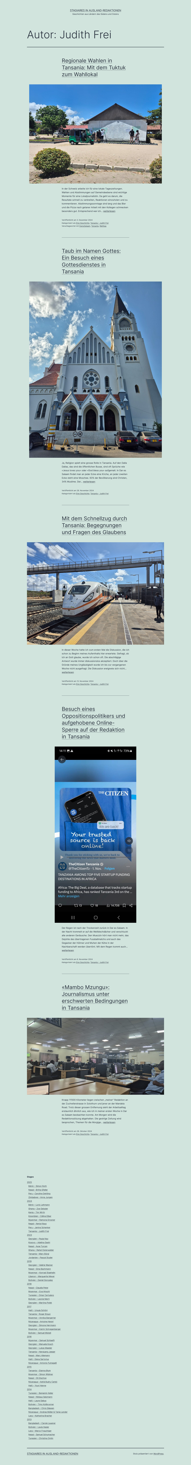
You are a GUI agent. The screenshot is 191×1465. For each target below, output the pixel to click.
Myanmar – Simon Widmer (40, 1374)
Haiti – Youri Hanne (37, 1385)
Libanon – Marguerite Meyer (41, 1276)
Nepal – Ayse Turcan (37, 1246)
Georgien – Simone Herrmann (42, 1325)
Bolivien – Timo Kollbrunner (41, 1404)
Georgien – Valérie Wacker (40, 1265)
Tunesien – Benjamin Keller (40, 1393)
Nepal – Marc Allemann (39, 1355)
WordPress (158, 1454)
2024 (29, 1201)
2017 (29, 1306)
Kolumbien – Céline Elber (39, 1216)
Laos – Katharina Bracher (40, 1416)
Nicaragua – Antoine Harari (40, 1321)
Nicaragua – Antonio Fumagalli (42, 1363)
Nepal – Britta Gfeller (38, 1190)
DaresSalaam (84, 226)
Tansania (95, 226)
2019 (29, 1261)
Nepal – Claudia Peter (38, 1288)
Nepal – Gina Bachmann (39, 1269)
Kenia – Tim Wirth (36, 1212)
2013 (29, 1419)
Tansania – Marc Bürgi (38, 1254)
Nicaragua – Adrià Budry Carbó (42, 1382)
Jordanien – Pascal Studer (40, 1257)
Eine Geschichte (82, 223)
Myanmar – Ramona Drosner (41, 1220)
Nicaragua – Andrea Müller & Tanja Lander (48, 1412)
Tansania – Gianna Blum (39, 1370)
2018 (29, 1284)
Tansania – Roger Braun (39, 1314)
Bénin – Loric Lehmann (39, 1205)
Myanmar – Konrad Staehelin (41, 1272)
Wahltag (103, 226)
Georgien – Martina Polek (40, 1303)
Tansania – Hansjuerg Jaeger (41, 1352)
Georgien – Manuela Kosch (40, 1344)
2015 (29, 1367)
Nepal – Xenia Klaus (37, 1223)
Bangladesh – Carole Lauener (42, 1423)
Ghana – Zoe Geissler (38, 1208)
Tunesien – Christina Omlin (40, 1438)
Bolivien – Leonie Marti (39, 1299)
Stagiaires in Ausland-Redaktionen (95, 10)
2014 (29, 1389)
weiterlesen (109, 211)
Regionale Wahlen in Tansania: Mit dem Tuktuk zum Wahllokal (94, 67)
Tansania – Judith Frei (99, 223)
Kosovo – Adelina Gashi (39, 1242)
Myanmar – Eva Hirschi (39, 1291)
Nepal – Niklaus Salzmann (40, 1397)
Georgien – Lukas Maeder (40, 1348)
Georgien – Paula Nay (38, 1239)
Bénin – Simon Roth (37, 1186)
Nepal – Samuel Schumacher (41, 1434)
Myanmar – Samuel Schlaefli (41, 1340)
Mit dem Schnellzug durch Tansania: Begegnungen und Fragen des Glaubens (94, 525)
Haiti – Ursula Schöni (38, 1310)
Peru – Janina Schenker (39, 1227)
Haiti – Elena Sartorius (38, 1359)
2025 (29, 1182)
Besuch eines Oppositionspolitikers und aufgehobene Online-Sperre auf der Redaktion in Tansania (93, 723)
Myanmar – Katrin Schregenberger (44, 1329)
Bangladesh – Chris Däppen (41, 1408)
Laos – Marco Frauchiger (40, 1431)
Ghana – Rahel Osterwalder (41, 1250)
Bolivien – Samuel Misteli (39, 1333)
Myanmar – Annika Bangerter (42, 1318)
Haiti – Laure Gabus (37, 1400)
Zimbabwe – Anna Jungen (40, 1197)
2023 (29, 1235)
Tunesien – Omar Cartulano (41, 1295)
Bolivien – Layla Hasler (38, 1427)
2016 (29, 1336)
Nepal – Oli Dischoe (37, 1378)
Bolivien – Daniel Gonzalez (40, 1280)
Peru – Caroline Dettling (39, 1193)
